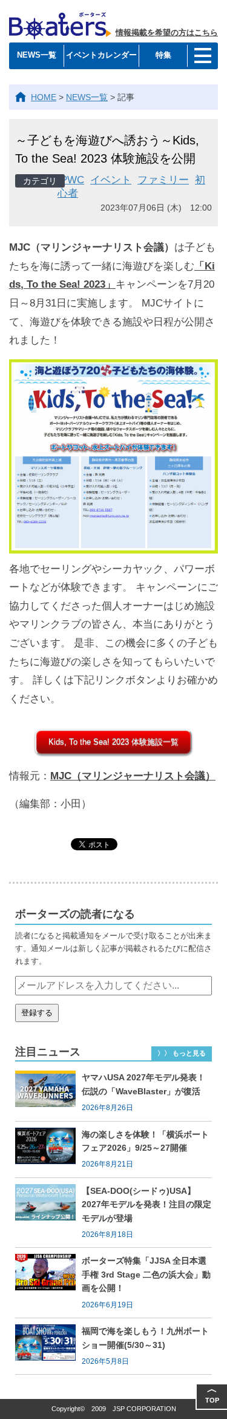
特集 (163, 54)
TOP (212, 1393)
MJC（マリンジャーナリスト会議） (132, 776)
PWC (72, 180)
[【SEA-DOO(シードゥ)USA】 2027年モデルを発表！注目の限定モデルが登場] (48, 1213)
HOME (43, 97)
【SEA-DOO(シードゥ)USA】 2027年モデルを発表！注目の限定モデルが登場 (146, 1204)
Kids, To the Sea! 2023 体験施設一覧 (113, 742)
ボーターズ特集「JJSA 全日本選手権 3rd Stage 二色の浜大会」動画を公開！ (146, 1274)
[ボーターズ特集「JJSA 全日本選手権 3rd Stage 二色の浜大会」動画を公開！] (48, 1283)
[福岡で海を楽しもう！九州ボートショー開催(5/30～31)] (48, 1346)
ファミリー (163, 180)
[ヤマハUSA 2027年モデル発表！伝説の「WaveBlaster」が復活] (48, 1092)
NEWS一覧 (36, 54)
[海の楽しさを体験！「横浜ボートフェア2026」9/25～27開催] (48, 1149)
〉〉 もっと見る (181, 1053)
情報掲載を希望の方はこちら (167, 32)
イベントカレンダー (101, 54)
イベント (110, 180)
